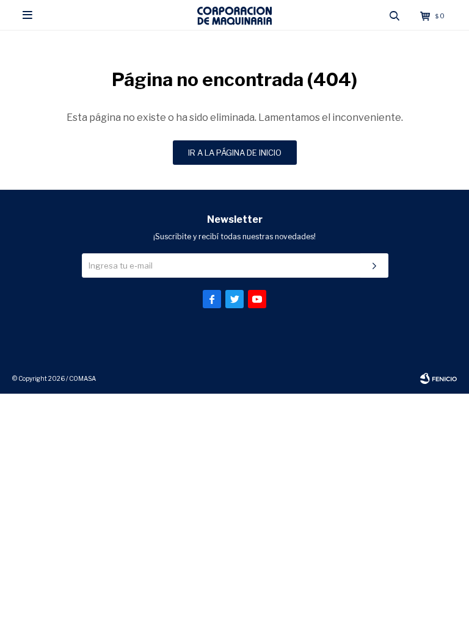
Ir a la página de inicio (235, 152)
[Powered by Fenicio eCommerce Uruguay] (438, 378)
